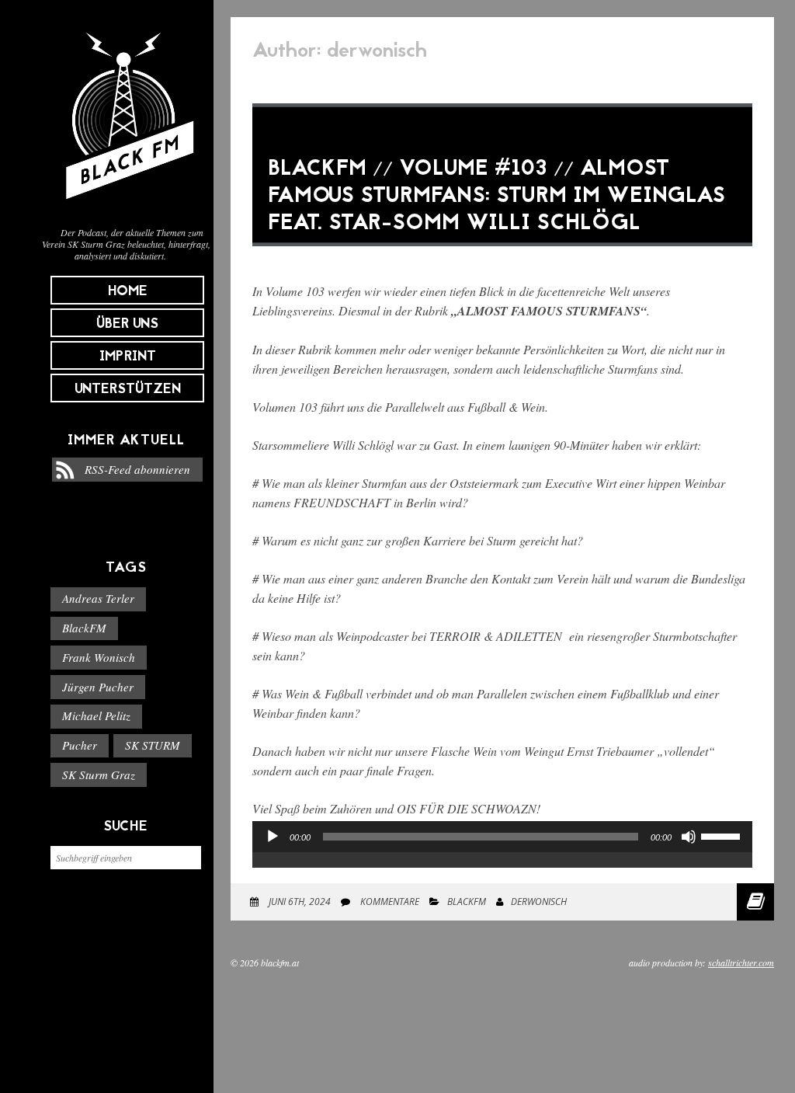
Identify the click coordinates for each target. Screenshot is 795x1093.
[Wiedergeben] (272, 836)
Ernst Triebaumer (610, 751)
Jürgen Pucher (98, 686)
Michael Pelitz (96, 715)
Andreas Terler (98, 598)
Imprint (127, 356)
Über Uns (127, 324)
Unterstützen (128, 389)
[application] (502, 852)
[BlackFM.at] (126, 206)
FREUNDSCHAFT (342, 502)
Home (128, 291)
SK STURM (152, 745)
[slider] (723, 835)
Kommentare (388, 901)
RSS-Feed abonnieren (137, 469)
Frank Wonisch (98, 657)
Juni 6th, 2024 (298, 901)
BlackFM (84, 627)
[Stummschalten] (688, 836)
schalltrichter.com (741, 962)
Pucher (79, 745)
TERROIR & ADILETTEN (495, 636)
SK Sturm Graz (98, 774)
